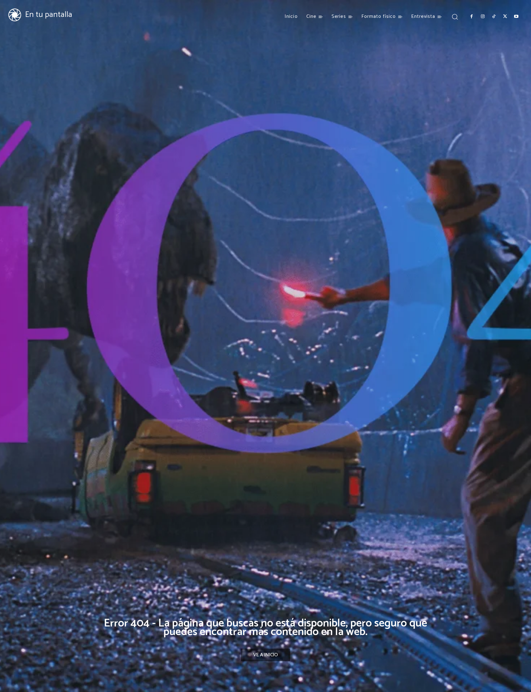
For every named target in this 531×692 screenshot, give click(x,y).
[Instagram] (482, 16)
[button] (454, 16)
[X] (504, 16)
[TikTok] (493, 16)
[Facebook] (471, 16)
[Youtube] (516, 16)
